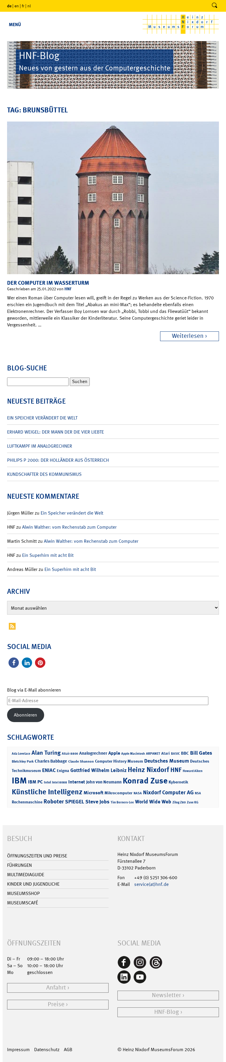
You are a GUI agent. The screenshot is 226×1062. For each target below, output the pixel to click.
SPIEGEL (74, 801)
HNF (68, 288)
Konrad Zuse (145, 780)
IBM (19, 780)
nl (29, 6)
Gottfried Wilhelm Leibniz (98, 770)
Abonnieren (25, 715)
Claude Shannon (81, 761)
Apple (114, 753)
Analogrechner (93, 753)
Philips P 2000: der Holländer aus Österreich (58, 460)
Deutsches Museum (166, 760)
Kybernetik (178, 782)
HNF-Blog (166, 1012)
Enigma (63, 770)
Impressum (18, 1049)
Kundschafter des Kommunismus (44, 474)
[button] (14, 663)
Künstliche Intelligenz (47, 792)
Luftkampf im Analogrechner (39, 446)
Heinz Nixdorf (148, 769)
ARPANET (153, 753)
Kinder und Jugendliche (33, 884)
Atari (165, 753)
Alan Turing (46, 752)
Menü (15, 24)
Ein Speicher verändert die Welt (42, 418)
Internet (76, 782)
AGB (68, 1049)
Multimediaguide (25, 874)
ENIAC (49, 770)
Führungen (19, 865)
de (9, 6)
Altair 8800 (70, 753)
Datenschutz (46, 1049)
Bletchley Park (23, 761)
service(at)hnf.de (151, 884)
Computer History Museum (119, 761)
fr (23, 6)
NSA (198, 793)
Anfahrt (56, 988)
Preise (56, 1004)
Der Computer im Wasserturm (48, 282)
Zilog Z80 (179, 802)
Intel (47, 782)
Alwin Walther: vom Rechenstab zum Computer (69, 527)
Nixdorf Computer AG (168, 792)
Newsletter (166, 995)
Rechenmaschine (27, 802)
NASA (138, 793)
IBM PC (35, 782)
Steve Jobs (97, 801)
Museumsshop (23, 893)
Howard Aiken (192, 771)
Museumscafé (22, 903)
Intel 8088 (59, 782)
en (16, 6)
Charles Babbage (51, 761)
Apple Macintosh (133, 753)
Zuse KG (192, 802)
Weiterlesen (188, 336)
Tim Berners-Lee (122, 802)
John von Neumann (104, 782)
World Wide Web (153, 801)
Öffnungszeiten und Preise (37, 856)
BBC (185, 753)
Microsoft (93, 793)
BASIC (175, 753)
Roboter (54, 801)
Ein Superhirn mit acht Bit (48, 555)
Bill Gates (201, 752)
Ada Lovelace (21, 753)
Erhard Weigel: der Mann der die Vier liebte (55, 432)
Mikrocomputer (118, 792)
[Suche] (214, 6)
